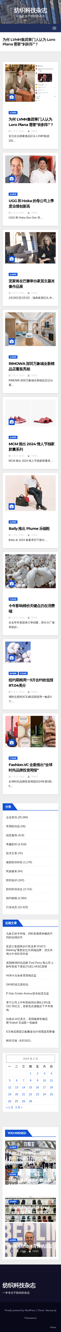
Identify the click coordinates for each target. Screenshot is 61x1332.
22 (30, 1094)
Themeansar (30, 1318)
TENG (33, 131)
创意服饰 (11, 835)
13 (16, 1087)
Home (53, 1327)
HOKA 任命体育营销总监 (21, 975)
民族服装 (11, 871)
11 (51, 1080)
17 (44, 1087)
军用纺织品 (13, 826)
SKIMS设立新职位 (17, 984)
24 (44, 1094)
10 (44, 1080)
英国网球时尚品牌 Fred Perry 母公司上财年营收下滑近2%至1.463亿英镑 (29, 1212)
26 (9, 1101)
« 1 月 (9, 1107)
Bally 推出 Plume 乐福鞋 (29, 528)
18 (51, 1087)
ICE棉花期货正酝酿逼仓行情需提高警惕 (30, 1031)
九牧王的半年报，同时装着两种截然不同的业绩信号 (29, 1158)
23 (37, 1094)
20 (16, 1094)
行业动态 (13, 599)
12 (9, 1087)
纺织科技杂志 (30, 10)
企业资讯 (13, 113)
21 (23, 1094)
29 (30, 1101)
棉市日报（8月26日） (19, 1040)
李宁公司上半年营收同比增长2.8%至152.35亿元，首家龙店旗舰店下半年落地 (29, 1006)
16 (37, 1087)
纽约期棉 (13, 673)
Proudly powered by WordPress (20, 1310)
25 (51, 1094)
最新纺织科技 (14, 862)
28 (23, 1101)
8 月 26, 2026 (18, 1163)
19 (9, 1094)
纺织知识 (11, 880)
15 (30, 1087)
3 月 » (18, 1107)
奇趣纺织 (11, 844)
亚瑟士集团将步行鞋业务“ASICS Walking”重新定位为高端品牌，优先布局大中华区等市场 (29, 950)
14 (23, 1087)
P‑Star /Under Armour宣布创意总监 (27, 993)
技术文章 (11, 853)
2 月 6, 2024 (18, 131)
